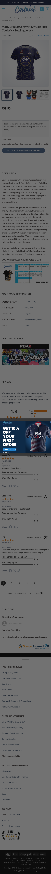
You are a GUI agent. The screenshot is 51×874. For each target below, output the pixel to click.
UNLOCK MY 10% (9, 449)
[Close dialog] (50, 422)
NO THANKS (6, 452)
